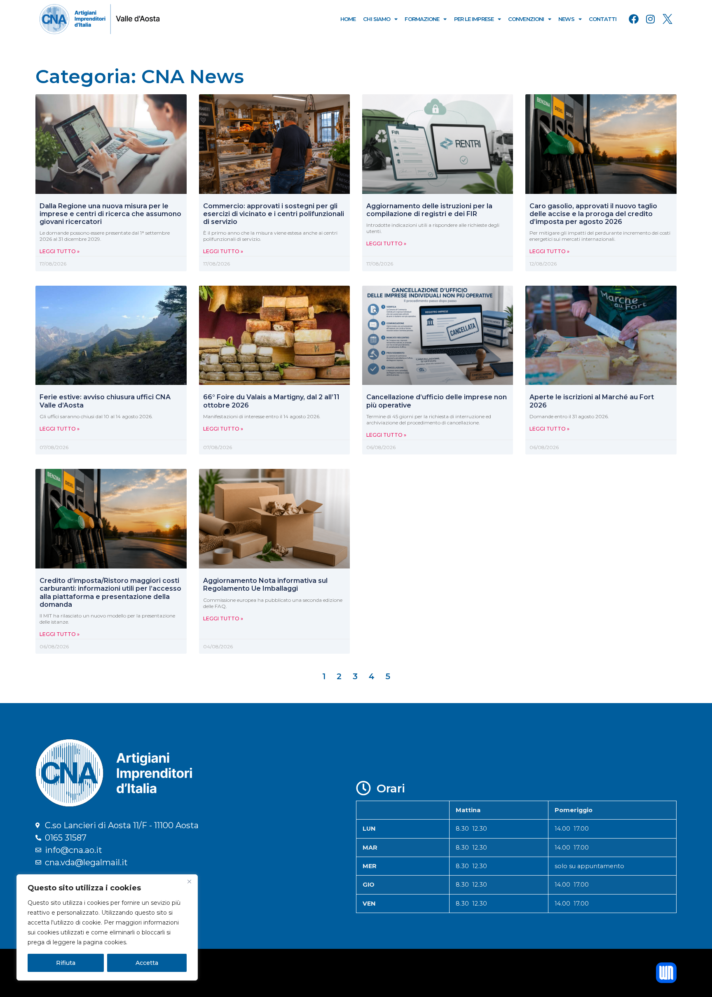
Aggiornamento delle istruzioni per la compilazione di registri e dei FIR (429, 210)
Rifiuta (65, 963)
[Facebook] (634, 19)
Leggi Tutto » (60, 251)
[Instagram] (651, 19)
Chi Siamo (376, 19)
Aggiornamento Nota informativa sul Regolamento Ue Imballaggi (265, 584)
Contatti (603, 19)
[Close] (189, 881)
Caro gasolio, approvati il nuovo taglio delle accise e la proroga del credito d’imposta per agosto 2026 (593, 214)
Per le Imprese (474, 19)
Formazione (422, 19)
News (566, 19)
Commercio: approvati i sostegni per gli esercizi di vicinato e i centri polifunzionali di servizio (273, 214)
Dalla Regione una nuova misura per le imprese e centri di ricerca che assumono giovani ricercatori (110, 214)
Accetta (147, 963)
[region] (107, 927)
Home (348, 19)
